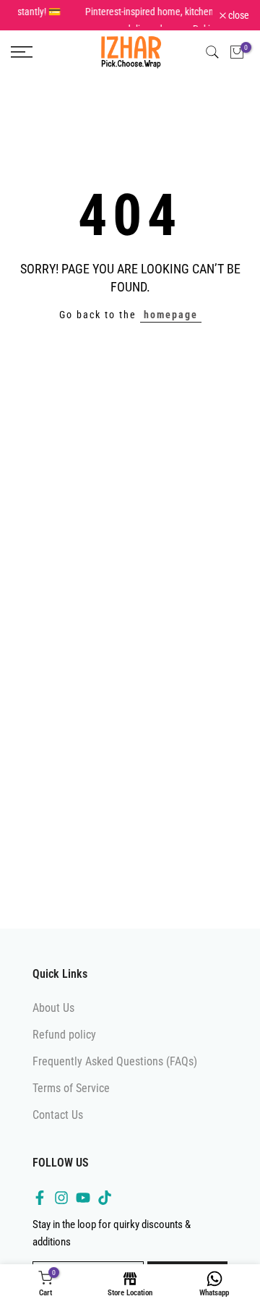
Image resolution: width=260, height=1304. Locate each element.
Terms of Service (71, 1098)
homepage (171, 325)
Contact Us (57, 1125)
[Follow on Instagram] (61, 1208)
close (237, 20)
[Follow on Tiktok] (105, 1208)
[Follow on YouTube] (83, 1208)
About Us (53, 1017)
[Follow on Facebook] (39, 1208)
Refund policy (64, 1044)
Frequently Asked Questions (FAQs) (114, 1071)
